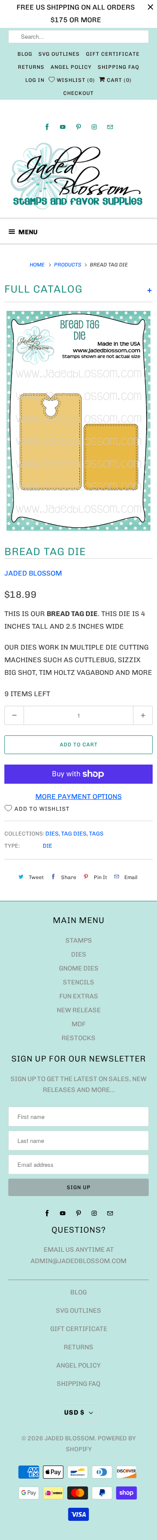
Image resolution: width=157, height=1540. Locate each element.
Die (47, 845)
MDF (78, 1024)
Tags (96, 833)
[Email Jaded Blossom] (110, 127)
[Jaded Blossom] (78, 176)
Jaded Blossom (33, 573)
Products (68, 265)
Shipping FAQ (118, 67)
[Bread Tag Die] (78, 421)
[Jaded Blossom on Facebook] (47, 127)
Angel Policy (71, 67)
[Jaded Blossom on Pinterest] (78, 127)
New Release (79, 1010)
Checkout (78, 93)
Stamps (78, 940)
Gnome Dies (79, 968)
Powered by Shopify (101, 1444)
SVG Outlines (59, 54)
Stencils (78, 982)
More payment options (78, 796)
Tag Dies (73, 833)
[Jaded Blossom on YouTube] (62, 127)
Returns (31, 67)
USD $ (74, 1412)
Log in (34, 80)
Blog (24, 54)
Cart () (118, 80)
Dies (51, 833)
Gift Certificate (113, 54)
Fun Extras (78, 996)
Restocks (78, 1038)
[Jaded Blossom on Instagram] (94, 127)
